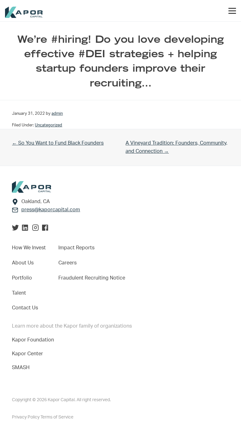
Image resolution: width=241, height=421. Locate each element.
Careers (67, 262)
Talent (19, 293)
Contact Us (25, 307)
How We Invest (29, 247)
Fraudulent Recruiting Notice (91, 277)
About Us (23, 262)
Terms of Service (56, 417)
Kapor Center (29, 353)
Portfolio (22, 277)
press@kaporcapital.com (50, 209)
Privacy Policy (26, 417)
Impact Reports (76, 247)
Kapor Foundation (34, 339)
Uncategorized (48, 125)
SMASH (20, 367)
